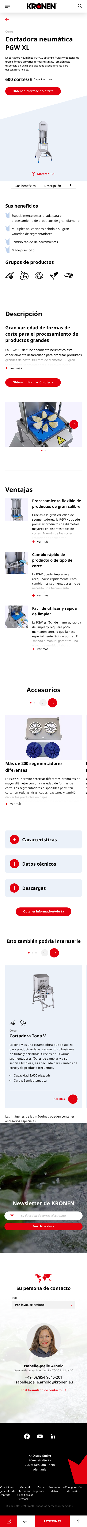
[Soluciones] (8, 20)
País (15, 1297)
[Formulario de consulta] (8, 1521)
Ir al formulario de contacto (41, 1390)
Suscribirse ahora (43, 1226)
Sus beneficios (25, 186)
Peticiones (52, 1521)
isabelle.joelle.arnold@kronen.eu (43, 1382)
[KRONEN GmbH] (42, 6)
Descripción (52, 186)
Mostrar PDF (46, 174)
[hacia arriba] (78, 1521)
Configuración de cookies (73, 1489)
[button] (43, 839)
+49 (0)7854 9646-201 (43, 1377)
